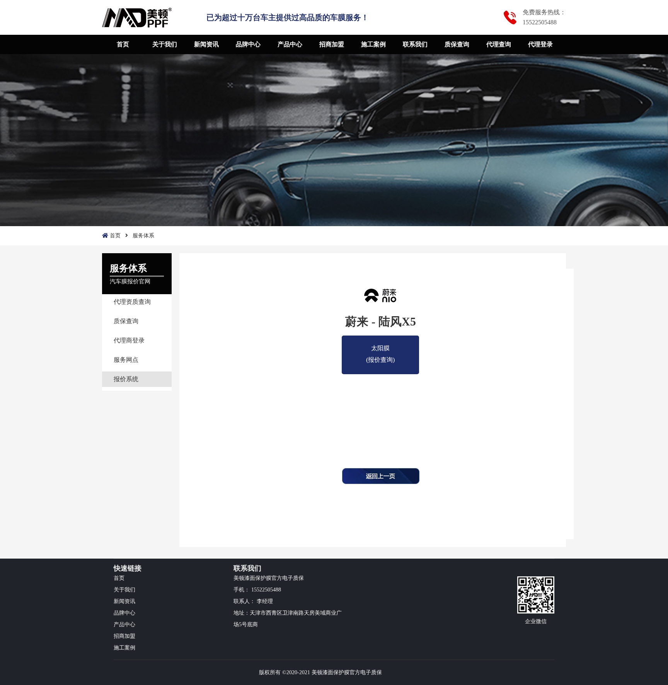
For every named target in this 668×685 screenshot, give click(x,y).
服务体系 (143, 236)
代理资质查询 (132, 301)
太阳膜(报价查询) (380, 349)
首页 (123, 44)
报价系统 (126, 379)
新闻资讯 (206, 44)
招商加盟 (331, 44)
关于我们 (164, 44)
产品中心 (290, 44)
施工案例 (373, 44)
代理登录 (540, 44)
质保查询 (457, 44)
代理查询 (498, 44)
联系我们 (415, 44)
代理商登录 (129, 340)
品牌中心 (248, 44)
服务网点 (126, 359)
